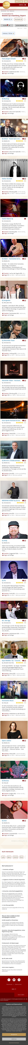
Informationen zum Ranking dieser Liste (19, 840)
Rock (21, 857)
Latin (3, 857)
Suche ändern (20, 25)
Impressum (9, 984)
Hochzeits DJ (18, 19)
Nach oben (21, 994)
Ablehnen (14, 1039)
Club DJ (15, 857)
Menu (21, 5)
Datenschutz (18, 984)
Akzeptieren (14, 1034)
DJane (9, 857)
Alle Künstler (3, 11)
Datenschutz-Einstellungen (14, 1042)
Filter (5, 25)
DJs (8, 11)
